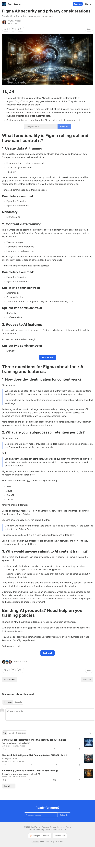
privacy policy (17, 520)
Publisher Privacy (49, 827)
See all (7, 786)
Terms (48, 829)
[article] (47, 744)
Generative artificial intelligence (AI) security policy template (34, 740)
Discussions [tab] (21, 733)
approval (6, 425)
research (25, 511)
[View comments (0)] (13, 29)
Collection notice (59, 829)
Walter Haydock (14, 21)
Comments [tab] (7, 702)
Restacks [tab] (18, 702)
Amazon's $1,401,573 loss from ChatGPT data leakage (30, 770)
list (28, 480)
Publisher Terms (64, 827)
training (26, 98)
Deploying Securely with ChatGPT (16, 743)
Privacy (41, 829)
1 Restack (23, 662)
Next (85, 679)
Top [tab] (4, 733)
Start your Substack (41, 835)
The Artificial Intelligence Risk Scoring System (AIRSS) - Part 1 (34, 755)
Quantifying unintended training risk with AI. (21, 774)
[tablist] (12, 702)
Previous (11, 679)
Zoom (5, 640)
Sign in (88, 4)
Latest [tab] (11, 733)
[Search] (90, 732)
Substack (35, 842)
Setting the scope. (9, 758)
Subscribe (78, 4)
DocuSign (17, 640)
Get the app (60, 835)
